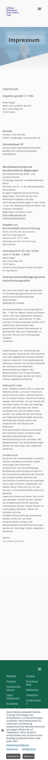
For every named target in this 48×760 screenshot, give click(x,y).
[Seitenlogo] (14, 11)
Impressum (12, 749)
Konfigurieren (29, 749)
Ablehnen (28, 756)
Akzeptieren (13, 756)
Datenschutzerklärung (17, 745)
